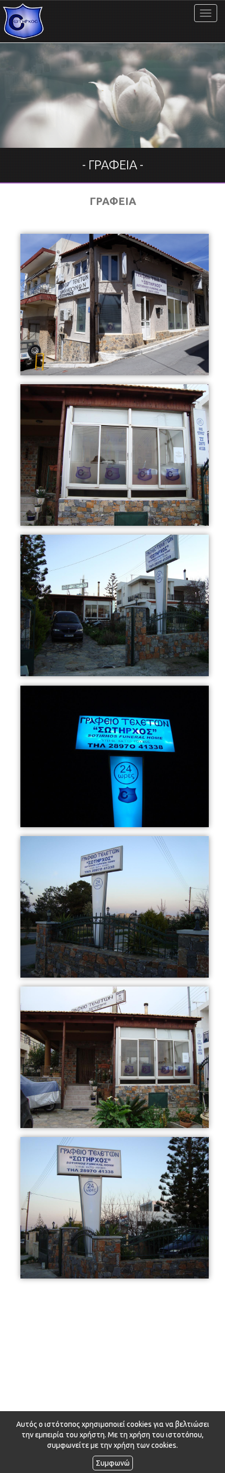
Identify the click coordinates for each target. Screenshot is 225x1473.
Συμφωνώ (113, 1463)
